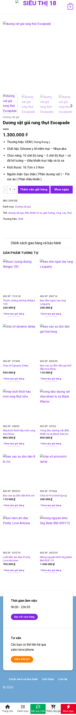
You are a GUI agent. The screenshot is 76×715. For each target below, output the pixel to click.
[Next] (66, 56)
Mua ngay (61, 189)
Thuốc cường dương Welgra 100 (19, 302)
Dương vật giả (11, 117)
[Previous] (9, 56)
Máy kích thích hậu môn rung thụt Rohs (19, 432)
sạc (64, 212)
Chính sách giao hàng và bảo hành (36, 243)
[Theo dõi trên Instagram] (64, 689)
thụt (69, 212)
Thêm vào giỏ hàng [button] (13, 314)
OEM (20, 218)
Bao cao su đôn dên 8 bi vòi (18, 495)
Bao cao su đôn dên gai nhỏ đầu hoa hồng (56, 367)
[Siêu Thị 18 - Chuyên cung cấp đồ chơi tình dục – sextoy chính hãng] (38, 7)
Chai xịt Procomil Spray (53, 495)
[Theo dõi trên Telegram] (70, 689)
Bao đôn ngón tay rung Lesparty (53, 302)
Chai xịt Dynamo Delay (15, 365)
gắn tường (49, 212)
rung (58, 212)
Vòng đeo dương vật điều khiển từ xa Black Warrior (54, 432)
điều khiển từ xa (33, 212)
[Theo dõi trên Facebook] (58, 689)
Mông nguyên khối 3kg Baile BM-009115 (56, 558)
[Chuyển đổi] (7, 243)
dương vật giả (16, 212)
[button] (5, 6)
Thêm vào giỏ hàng (33, 189)
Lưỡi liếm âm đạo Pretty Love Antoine (16, 558)
